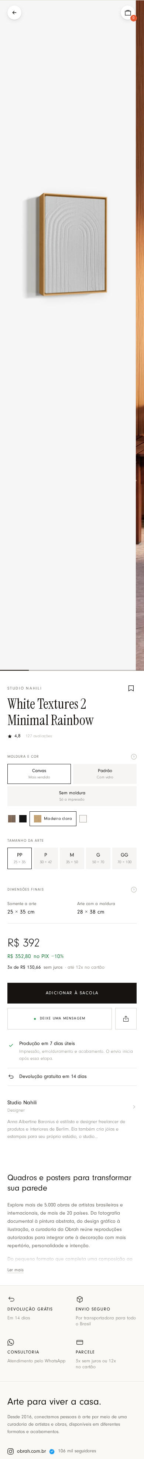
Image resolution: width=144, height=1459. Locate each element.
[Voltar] (14, 13)
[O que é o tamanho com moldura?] (134, 889)
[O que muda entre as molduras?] (134, 756)
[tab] (14, 670)
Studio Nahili (24, 689)
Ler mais (15, 1270)
